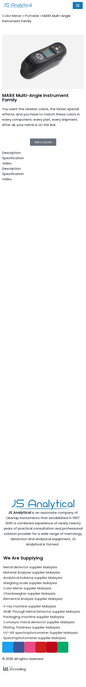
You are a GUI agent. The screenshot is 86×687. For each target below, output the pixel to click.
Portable (32, 15)
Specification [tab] (13, 158)
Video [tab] (7, 163)
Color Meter (12, 15)
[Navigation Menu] (78, 5)
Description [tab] (11, 152)
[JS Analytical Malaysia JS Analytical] (18, 5)
